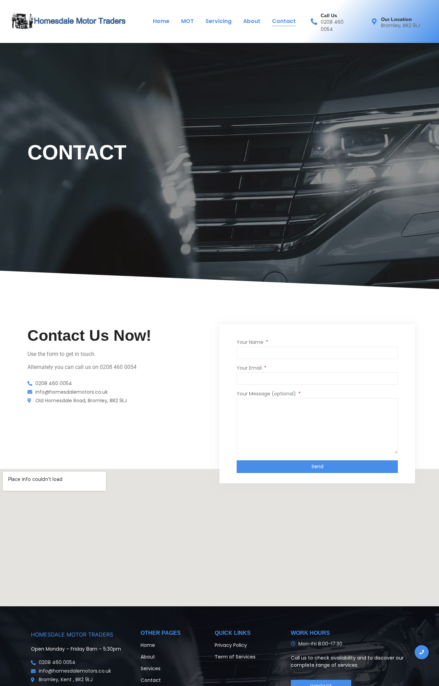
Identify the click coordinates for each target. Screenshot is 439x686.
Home (161, 21)
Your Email (250, 368)
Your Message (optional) (267, 394)
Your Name (251, 343)
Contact (284, 21)
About (251, 21)
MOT (187, 21)
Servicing (218, 21)
